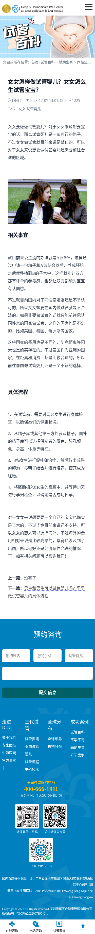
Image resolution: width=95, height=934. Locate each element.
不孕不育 (77, 740)
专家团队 (9, 745)
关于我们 (9, 738)
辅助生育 (66, 62)
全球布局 (55, 739)
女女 (22, 109)
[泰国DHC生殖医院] (32, 8)
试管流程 (32, 762)
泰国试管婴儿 (32, 750)
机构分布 (55, 746)
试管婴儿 (34, 109)
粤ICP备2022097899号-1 (32, 913)
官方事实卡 (9, 764)
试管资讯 (32, 739)
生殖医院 (9, 753)
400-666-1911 (41, 789)
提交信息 (48, 692)
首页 (85, 16)
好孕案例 (77, 755)
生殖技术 (32, 769)
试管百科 (48, 62)
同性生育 (84, 62)
